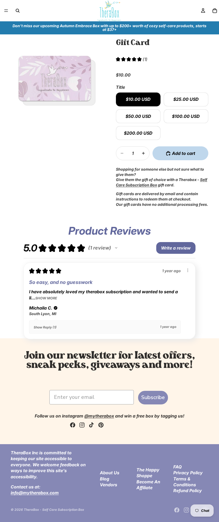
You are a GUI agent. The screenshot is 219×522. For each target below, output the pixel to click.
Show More (46, 298)
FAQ (177, 466)
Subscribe (153, 397)
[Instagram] (82, 425)
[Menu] (6, 11)
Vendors (108, 484)
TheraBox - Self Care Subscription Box (54, 510)
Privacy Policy (188, 472)
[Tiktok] (91, 425)
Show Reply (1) (45, 327)
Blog (104, 478)
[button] (116, 248)
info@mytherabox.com (35, 492)
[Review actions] (187, 270)
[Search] (18, 11)
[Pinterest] (101, 425)
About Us (109, 472)
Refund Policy (187, 490)
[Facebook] (72, 425)
